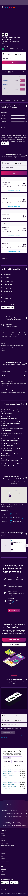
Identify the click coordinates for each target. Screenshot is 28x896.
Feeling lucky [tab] (7, 761)
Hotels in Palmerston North (9, 786)
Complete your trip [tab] (18, 761)
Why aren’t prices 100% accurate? (12, 816)
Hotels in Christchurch (8, 784)
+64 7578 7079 (6, 46)
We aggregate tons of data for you (12, 813)
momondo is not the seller (9, 810)
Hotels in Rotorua (7, 780)
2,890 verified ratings (17, 49)
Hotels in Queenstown (8, 775)
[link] (14, 610)
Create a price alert (12, 602)
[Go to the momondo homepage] (10, 7)
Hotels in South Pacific (16, 822)
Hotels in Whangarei (8, 773)
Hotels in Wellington (8, 788)
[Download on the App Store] (14, 882)
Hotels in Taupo (7, 771)
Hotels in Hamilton (7, 782)
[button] (2, 7)
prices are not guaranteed (12, 806)
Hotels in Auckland (7, 769)
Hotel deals (7, 822)
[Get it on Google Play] (5, 882)
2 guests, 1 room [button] (7, 58)
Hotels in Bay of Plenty (19, 823)
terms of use (20, 735)
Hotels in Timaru (7, 791)
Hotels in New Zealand (7, 823)
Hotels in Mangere (7, 777)
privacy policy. (4, 737)
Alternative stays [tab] (16, 757)
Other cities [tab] (7, 757)
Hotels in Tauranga (6, 825)
